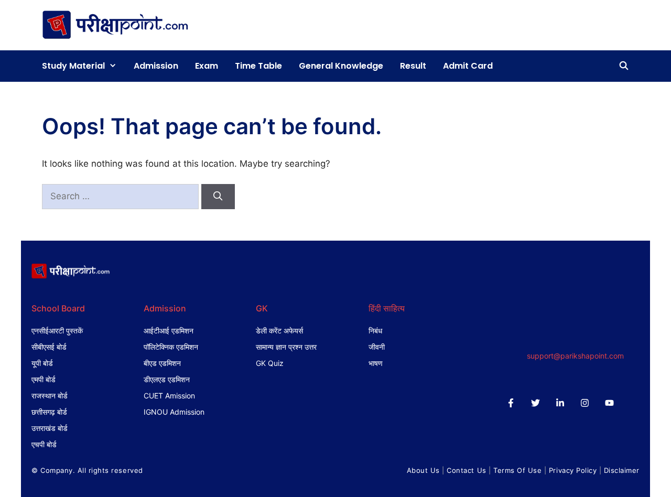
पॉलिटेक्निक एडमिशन (171, 346)
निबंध (375, 330)
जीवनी (377, 346)
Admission (156, 66)
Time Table (258, 66)
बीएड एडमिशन (162, 363)
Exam (206, 66)
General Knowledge (341, 66)
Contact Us (466, 470)
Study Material (73, 66)
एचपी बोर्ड (44, 444)
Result (413, 66)
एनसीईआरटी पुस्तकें (57, 330)
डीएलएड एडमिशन (167, 379)
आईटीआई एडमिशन (168, 330)
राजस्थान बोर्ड (49, 395)
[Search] (218, 196)
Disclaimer (622, 470)
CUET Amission (169, 395)
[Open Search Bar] (623, 66)
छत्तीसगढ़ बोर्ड (49, 411)
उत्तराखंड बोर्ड (49, 428)
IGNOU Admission (174, 411)
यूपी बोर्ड (42, 363)
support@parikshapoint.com (575, 355)
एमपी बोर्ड (43, 379)
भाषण (376, 363)
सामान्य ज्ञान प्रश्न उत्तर (286, 346)
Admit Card (468, 66)
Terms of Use (517, 470)
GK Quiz (270, 363)
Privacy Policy (573, 470)
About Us (423, 470)
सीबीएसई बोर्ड (49, 346)
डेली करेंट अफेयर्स (279, 330)
